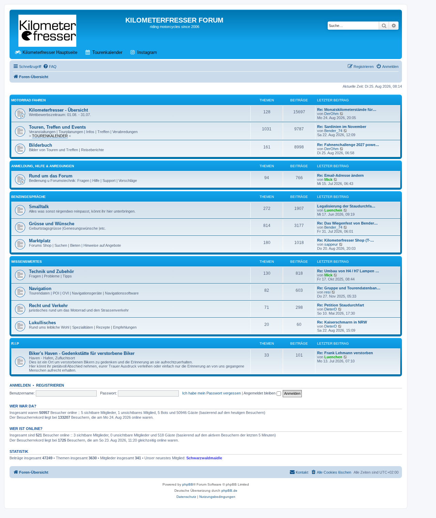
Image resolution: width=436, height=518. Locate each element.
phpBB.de (229, 490)
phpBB (187, 484)
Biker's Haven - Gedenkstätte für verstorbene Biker (82, 353)
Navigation (40, 288)
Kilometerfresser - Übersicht (58, 110)
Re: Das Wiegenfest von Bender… (347, 223)
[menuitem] (50, 66)
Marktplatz (40, 240)
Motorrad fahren (28, 100)
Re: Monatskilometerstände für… (346, 109)
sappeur (331, 244)
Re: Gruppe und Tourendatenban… (348, 288)
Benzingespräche (28, 197)
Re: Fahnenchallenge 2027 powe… (348, 145)
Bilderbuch (40, 145)
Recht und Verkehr (48, 305)
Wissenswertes (26, 261)
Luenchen (333, 210)
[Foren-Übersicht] (48, 29)
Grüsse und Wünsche (51, 223)
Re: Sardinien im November (341, 127)
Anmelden (20, 385)
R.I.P (15, 343)
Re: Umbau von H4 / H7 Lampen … (348, 271)
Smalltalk (39, 206)
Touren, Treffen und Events (57, 127)
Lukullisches (42, 322)
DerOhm (331, 114)
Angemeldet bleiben (260, 393)
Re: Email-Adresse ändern (340, 175)
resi (327, 292)
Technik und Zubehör (51, 271)
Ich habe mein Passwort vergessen (211, 393)
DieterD (330, 309)
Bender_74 (333, 131)
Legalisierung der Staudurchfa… (346, 206)
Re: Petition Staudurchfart (340, 305)
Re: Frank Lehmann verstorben (345, 353)
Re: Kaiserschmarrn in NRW (342, 322)
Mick (328, 179)
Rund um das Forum (51, 175)
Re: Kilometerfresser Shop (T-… (345, 240)
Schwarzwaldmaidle (204, 458)
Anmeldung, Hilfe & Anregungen (42, 166)
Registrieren (50, 385)
